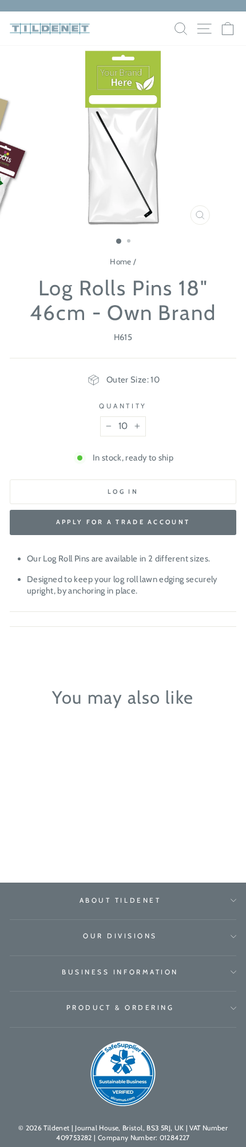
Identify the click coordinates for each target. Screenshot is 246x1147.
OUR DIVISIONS (120, 936)
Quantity (122, 406)
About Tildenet (120, 900)
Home (120, 261)
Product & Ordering (120, 1008)
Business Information (120, 972)
